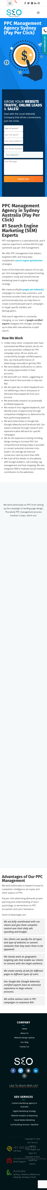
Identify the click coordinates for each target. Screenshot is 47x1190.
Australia (19, 1171)
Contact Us (24, 1046)
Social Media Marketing (24, 1120)
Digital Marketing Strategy (24, 1111)
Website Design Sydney (24, 1037)
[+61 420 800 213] (16, 3)
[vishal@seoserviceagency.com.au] (10, 3)
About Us (24, 1033)
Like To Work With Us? (23, 1085)
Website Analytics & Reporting (24, 1115)
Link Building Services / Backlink (24, 1124)
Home (24, 1028)
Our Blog (24, 1042)
